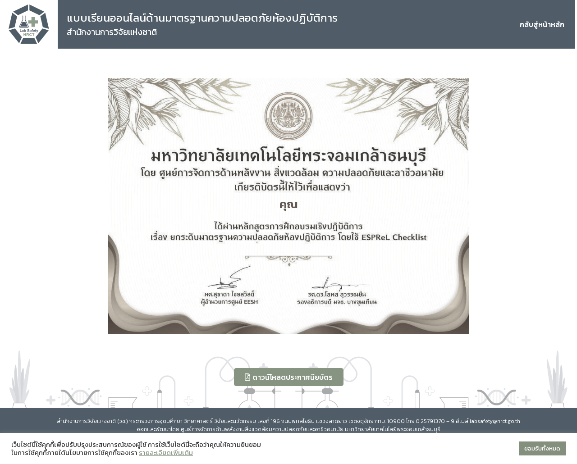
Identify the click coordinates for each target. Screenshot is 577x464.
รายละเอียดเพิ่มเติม (166, 453)
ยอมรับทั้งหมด (542, 448)
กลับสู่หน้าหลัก (542, 24)
